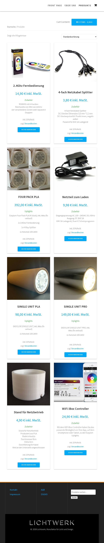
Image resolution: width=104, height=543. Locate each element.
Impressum (15, 494)
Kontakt (13, 489)
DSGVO (44, 494)
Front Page (55, 5)
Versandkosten (30, 123)
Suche (74, 497)
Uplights (29, 211)
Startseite (11, 27)
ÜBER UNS (70, 5)
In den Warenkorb (28, 129)
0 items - (85, 22)
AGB (43, 489)
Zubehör (29, 100)
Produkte (85, 5)
